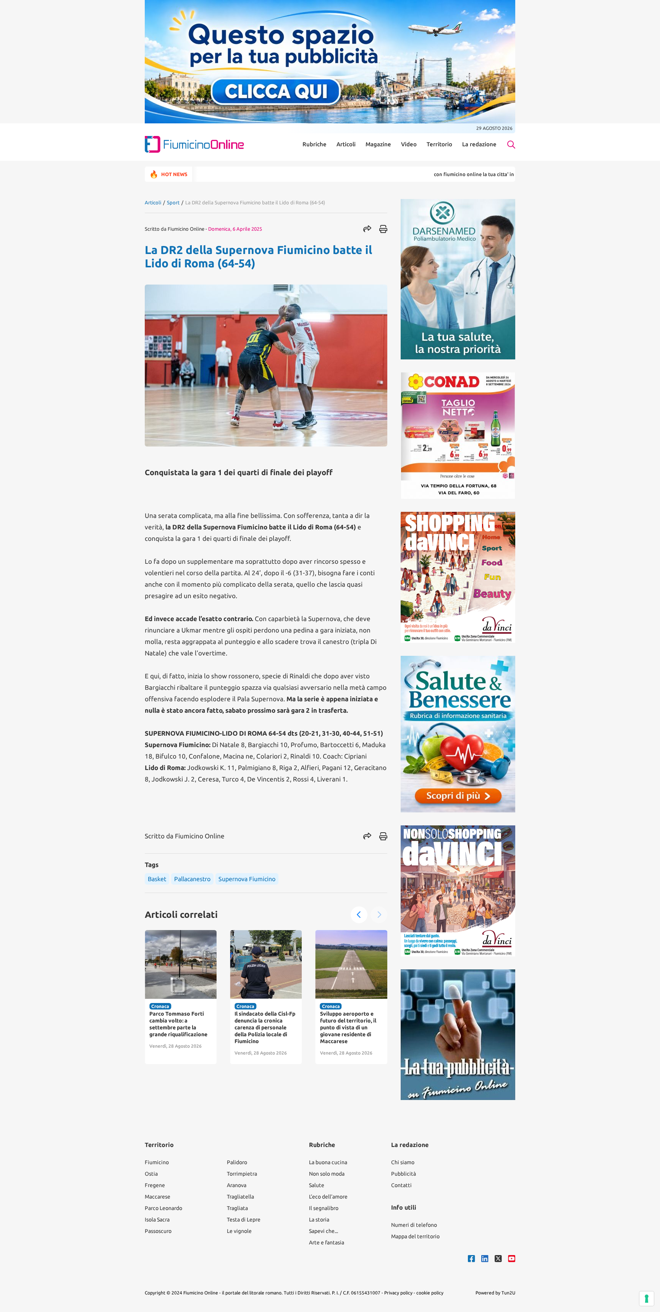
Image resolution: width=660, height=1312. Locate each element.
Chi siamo (402, 1162)
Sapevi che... (323, 1231)
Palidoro (237, 1162)
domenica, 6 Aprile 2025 (235, 228)
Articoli (346, 144)
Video (409, 144)
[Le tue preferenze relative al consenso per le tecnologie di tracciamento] (646, 1298)
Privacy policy (398, 1292)
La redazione (479, 144)
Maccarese (157, 1197)
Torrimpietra (242, 1174)
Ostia (151, 1174)
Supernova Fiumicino (246, 878)
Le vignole (239, 1231)
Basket (157, 878)
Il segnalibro (323, 1208)
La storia (319, 1220)
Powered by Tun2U (495, 1292)
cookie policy (429, 1292)
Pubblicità (403, 1174)
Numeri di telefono (414, 1225)
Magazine (378, 144)
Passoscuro (158, 1231)
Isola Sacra (157, 1220)
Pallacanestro (192, 878)
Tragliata (237, 1208)
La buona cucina (328, 1162)
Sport (173, 202)
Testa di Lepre (243, 1220)
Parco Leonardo (163, 1208)
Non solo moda (327, 1174)
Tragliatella (240, 1197)
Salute (316, 1185)
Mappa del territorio (415, 1236)
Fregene (155, 1185)
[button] (359, 914)
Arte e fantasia (326, 1242)
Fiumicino (157, 1162)
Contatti (401, 1185)
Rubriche (314, 144)
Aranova (236, 1185)
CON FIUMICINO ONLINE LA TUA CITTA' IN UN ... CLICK (443, 174)
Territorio (439, 144)
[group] (181, 997)
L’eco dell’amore (328, 1197)
